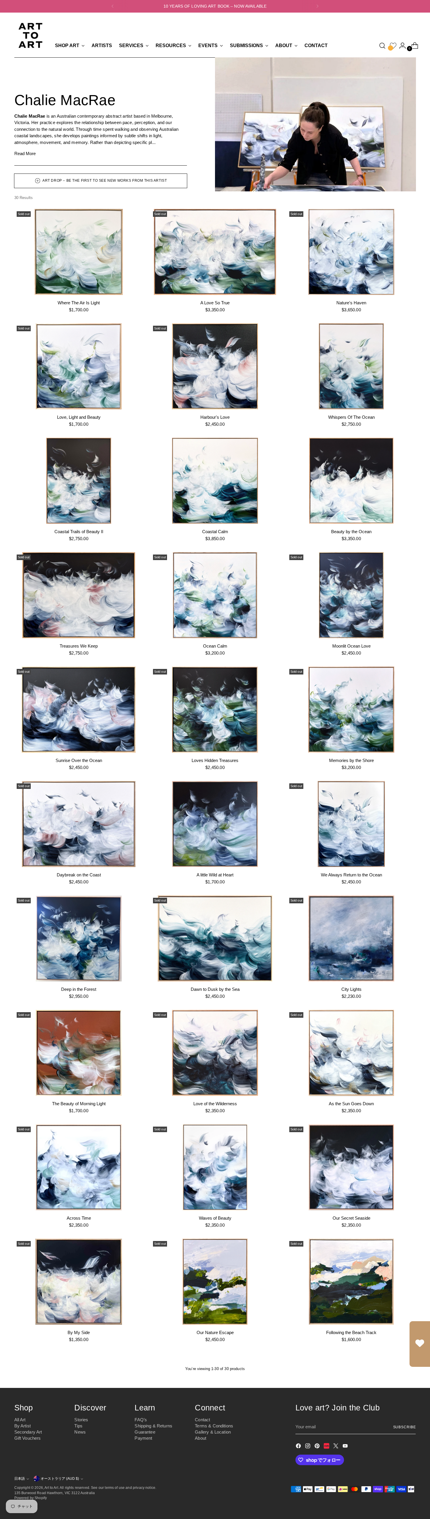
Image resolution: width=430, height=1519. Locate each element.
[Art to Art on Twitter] (336, 1447)
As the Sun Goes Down (351, 1103)
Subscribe (404, 1427)
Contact (202, 1419)
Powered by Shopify (30, 1498)
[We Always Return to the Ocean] (351, 824)
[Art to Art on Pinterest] (317, 1447)
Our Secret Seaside (351, 1218)
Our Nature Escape (215, 1332)
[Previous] (112, 6)
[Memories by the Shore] (351, 710)
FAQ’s (141, 1419)
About (200, 1438)
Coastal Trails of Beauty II (78, 531)
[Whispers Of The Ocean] (351, 366)
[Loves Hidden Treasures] (215, 710)
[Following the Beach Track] (351, 1282)
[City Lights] (351, 938)
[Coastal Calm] (215, 481)
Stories (81, 1419)
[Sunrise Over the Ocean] (78, 710)
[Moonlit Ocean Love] (351, 595)
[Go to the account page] (400, 46)
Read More (25, 153)
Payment (143, 1438)
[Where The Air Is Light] (78, 252)
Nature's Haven (351, 302)
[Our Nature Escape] (215, 1282)
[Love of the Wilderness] (215, 1053)
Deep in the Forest (78, 989)
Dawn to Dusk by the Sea (215, 989)
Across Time (79, 1218)
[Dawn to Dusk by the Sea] (215, 938)
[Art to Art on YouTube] (345, 1447)
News (80, 1431)
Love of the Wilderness (215, 1103)
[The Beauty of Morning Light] (78, 1053)
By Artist (22, 1425)
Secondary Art (28, 1431)
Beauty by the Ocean (351, 531)
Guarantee (145, 1431)
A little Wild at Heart (215, 874)
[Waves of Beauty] (215, 1167)
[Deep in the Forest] (78, 938)
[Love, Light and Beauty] (78, 366)
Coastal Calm (215, 531)
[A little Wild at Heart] (215, 824)
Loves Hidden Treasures (215, 760)
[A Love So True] (215, 252)
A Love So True (215, 302)
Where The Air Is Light (79, 302)
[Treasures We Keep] (78, 595)
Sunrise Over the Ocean (79, 760)
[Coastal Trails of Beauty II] (78, 481)
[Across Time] (78, 1167)
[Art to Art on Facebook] (298, 1447)
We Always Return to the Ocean (351, 874)
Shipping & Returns (153, 1425)
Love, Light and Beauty (79, 417)
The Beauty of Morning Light (79, 1103)
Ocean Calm (215, 645)
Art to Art (51, 1487)
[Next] (317, 6)
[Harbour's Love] (215, 366)
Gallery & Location (213, 1431)
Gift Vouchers (27, 1438)
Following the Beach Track (351, 1332)
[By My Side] (78, 1282)
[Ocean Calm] (215, 595)
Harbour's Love (215, 417)
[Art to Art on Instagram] (308, 1447)
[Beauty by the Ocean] (351, 481)
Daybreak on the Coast (79, 874)
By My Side (79, 1332)
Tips (78, 1425)
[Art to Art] (30, 35)
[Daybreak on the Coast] (78, 824)
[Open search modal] (382, 46)
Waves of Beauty (215, 1218)
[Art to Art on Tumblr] (327, 1447)
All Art (20, 1419)
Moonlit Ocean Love (351, 645)
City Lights (351, 989)
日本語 (19, 1478)
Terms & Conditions (214, 1425)
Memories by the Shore (351, 760)
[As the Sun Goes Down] (351, 1053)
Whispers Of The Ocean (351, 417)
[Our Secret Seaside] (351, 1167)
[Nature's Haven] (351, 252)
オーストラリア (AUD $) (60, 1478)
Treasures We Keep (79, 645)
